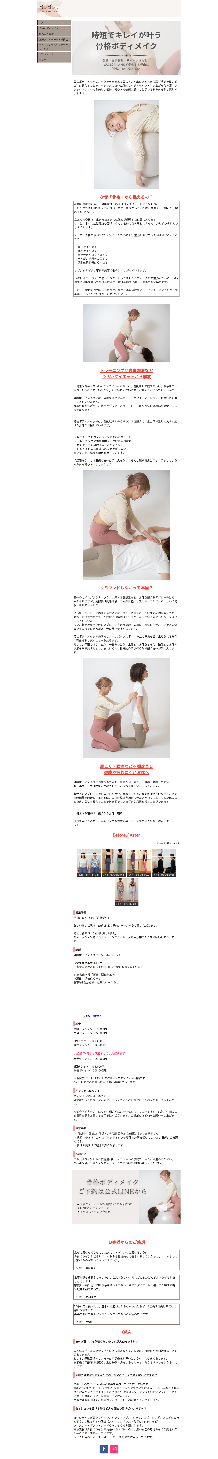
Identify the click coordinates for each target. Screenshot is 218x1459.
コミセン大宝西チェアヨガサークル (53, 46)
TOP (41, 22)
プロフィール (46, 54)
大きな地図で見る (92, 1016)
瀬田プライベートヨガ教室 (53, 39)
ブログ (42, 59)
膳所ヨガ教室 (46, 34)
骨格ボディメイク (48, 28)
